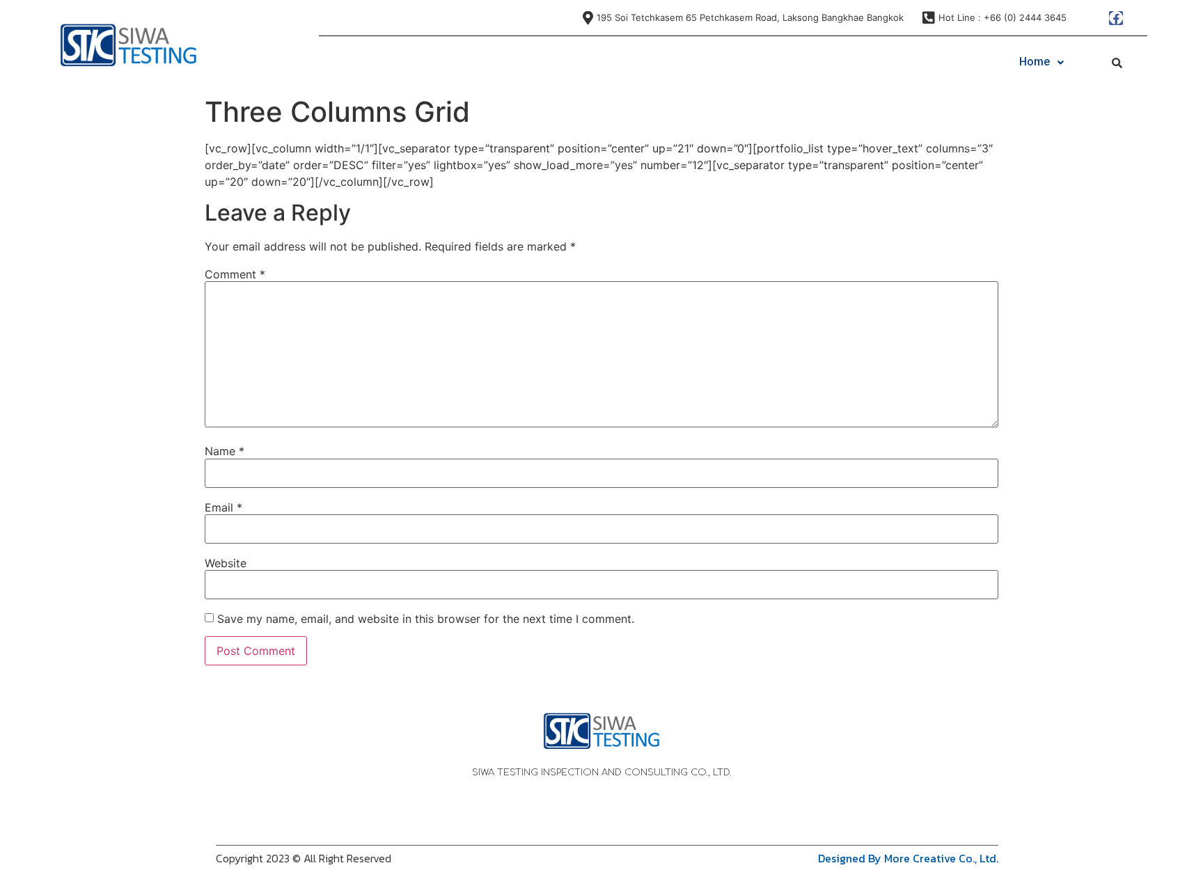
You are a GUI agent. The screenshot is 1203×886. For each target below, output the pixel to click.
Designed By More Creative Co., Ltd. (908, 858)
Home (1035, 62)
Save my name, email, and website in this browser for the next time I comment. (425, 618)
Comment (235, 274)
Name (224, 451)
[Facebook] (1116, 18)
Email (223, 507)
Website (225, 563)
